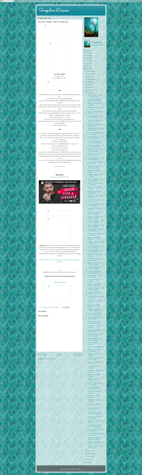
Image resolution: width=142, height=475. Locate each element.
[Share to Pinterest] (69, 307)
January (90, 456)
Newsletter (59, 262)
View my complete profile (97, 45)
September (90, 79)
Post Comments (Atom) (49, 359)
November (90, 74)
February (90, 453)
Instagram (58, 260)
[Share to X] (66, 307)
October (90, 76)
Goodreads (56, 166)
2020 (87, 69)
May (89, 90)
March (89, 451)
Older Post (77, 355)
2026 (87, 53)
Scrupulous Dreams (54, 10)
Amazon (63, 166)
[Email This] (63, 307)
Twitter (53, 260)
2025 (87, 55)
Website (41, 260)
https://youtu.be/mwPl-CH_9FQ (59, 177)
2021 (87, 66)
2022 (87, 63)
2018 (87, 462)
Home (60, 355)
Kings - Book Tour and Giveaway (96, 347)
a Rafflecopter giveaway (59, 282)
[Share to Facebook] (67, 307)
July (89, 84)
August (90, 82)
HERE (54, 276)
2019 (87, 459)
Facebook (47, 260)
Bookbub (64, 260)
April (89, 92)
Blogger (79, 469)
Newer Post (42, 355)
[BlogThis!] (65, 307)
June (89, 87)
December (90, 71)
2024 (87, 58)
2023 (87, 61)
